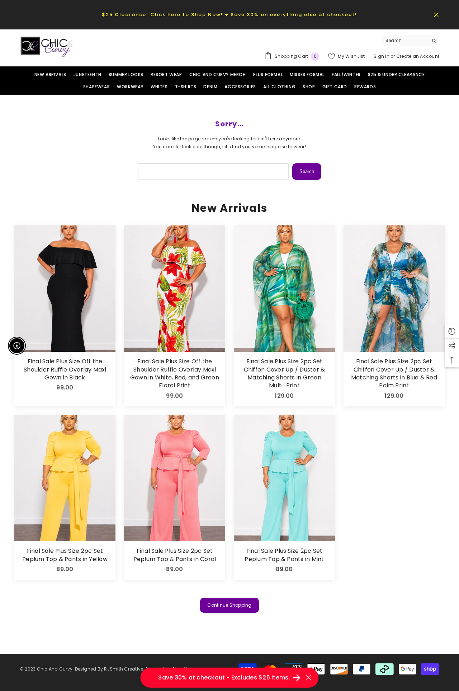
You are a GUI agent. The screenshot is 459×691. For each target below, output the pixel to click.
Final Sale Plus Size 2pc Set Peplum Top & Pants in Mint (284, 555)
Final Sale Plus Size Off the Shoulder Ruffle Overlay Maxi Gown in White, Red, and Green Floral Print (174, 373)
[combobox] (405, 40)
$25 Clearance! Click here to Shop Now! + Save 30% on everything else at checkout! (229, 14)
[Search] (410, 40)
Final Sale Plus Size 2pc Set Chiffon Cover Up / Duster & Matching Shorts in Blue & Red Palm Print (394, 373)
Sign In (382, 56)
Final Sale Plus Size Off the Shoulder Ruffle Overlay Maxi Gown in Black (65, 370)
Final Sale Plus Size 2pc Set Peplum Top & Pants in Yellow (65, 555)
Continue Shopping (229, 605)
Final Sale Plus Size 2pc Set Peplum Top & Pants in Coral (174, 555)
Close (436, 14)
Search (306, 171)
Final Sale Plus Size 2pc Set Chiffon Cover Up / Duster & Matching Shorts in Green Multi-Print (284, 373)
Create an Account (417, 56)
